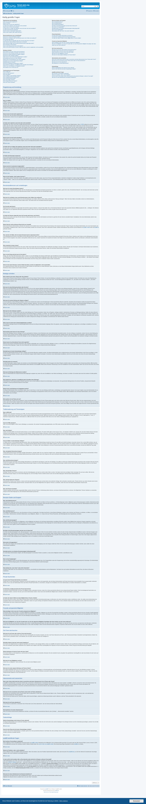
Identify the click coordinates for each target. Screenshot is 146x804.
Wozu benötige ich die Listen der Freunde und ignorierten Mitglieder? (66, 42)
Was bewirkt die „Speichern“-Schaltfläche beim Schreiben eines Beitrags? (18, 64)
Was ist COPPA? (6, 23)
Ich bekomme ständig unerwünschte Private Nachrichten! (63, 36)
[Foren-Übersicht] (10, 5)
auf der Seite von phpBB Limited (46, 744)
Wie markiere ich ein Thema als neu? (10, 67)
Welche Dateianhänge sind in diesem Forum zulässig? (63, 67)
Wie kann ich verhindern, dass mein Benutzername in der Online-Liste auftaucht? (19, 38)
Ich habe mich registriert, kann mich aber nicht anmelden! (15, 25)
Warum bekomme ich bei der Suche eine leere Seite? (63, 52)
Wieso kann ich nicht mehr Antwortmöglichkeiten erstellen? (15, 56)
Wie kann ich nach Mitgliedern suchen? (60, 53)
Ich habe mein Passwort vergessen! (10, 29)
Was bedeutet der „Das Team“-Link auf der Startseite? (63, 30)
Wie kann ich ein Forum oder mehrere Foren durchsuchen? (64, 49)
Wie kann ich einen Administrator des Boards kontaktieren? (64, 77)
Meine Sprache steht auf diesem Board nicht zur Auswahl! (15, 41)
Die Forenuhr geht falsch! (8, 39)
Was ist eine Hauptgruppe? (57, 29)
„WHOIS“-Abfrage (12, 762)
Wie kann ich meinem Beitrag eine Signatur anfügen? (14, 54)
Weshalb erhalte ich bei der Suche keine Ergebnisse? (63, 50)
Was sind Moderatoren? (57, 23)
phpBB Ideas (72, 751)
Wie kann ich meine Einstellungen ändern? (11, 36)
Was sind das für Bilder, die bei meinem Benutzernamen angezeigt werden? (18, 43)
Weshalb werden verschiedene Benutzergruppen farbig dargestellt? (66, 28)
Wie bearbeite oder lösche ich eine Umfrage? (12, 58)
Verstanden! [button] (136, 801)
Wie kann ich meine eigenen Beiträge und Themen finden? (64, 54)
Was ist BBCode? (6, 71)
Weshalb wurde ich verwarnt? (9, 62)
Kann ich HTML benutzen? (8, 73)
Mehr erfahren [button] (63, 801)
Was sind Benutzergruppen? (58, 24)
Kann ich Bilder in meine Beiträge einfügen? (12, 75)
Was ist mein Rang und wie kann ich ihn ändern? (13, 45)
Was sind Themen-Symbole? (9, 82)
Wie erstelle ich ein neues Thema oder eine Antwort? (14, 51)
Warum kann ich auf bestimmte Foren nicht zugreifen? (14, 59)
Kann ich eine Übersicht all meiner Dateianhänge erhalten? (64, 68)
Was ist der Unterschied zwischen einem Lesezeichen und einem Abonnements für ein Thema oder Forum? (74, 59)
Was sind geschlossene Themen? (10, 80)
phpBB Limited (86, 227)
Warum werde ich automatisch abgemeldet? (12, 30)
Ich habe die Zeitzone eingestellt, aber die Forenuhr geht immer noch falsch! (18, 40)
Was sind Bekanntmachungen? (9, 78)
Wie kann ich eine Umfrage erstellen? (10, 55)
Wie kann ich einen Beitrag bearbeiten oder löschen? (14, 52)
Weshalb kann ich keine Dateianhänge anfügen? (13, 60)
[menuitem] (12, 11)
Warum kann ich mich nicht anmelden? (11, 27)
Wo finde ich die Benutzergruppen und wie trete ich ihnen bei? (64, 25)
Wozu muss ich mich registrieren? (10, 21)
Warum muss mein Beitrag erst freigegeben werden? (14, 65)
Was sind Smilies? (7, 74)
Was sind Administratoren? (57, 21)
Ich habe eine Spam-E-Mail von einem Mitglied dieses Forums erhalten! (66, 38)
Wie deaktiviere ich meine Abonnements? (60, 63)
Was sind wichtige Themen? (9, 79)
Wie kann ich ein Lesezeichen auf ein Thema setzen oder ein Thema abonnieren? (68, 60)
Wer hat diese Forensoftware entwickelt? (60, 73)
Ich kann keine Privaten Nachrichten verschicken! (62, 35)
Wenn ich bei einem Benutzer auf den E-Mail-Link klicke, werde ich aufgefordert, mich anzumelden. (23, 47)
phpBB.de (96, 227)
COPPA (82, 124)
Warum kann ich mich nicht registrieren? (11, 24)
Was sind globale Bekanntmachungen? (11, 76)
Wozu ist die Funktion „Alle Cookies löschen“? (12, 32)
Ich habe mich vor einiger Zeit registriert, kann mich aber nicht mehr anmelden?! (19, 28)
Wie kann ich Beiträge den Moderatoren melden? (13, 63)
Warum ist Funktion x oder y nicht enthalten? (61, 74)
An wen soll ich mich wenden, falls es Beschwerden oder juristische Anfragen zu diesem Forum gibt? (72, 76)
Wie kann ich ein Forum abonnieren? (59, 61)
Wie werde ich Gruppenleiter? (58, 27)
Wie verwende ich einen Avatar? (9, 44)
